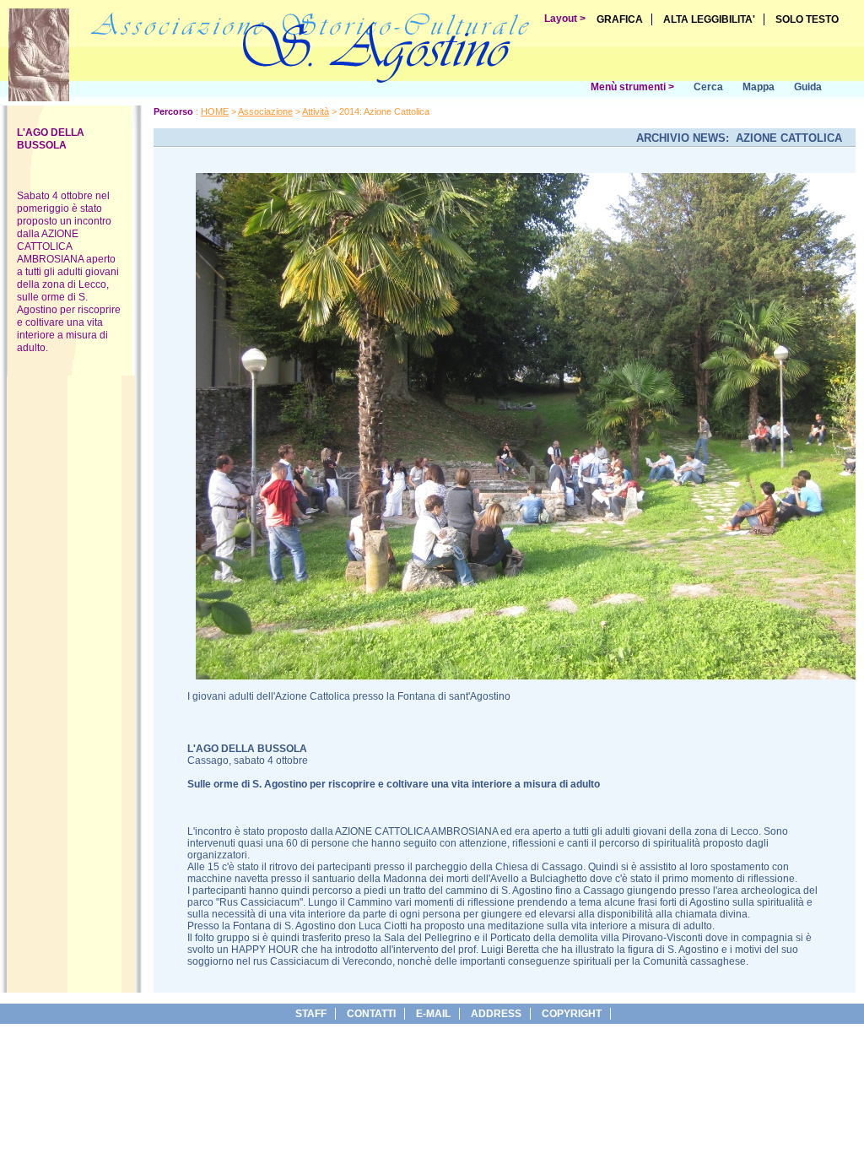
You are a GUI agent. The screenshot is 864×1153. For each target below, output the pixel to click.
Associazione (265, 111)
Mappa (758, 87)
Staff (311, 1014)
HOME (215, 111)
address (496, 1014)
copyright (572, 1014)
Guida (808, 87)
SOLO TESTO (807, 19)
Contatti (371, 1014)
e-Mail (433, 1014)
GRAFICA (620, 19)
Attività (315, 111)
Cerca (708, 87)
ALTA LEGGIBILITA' (709, 19)
